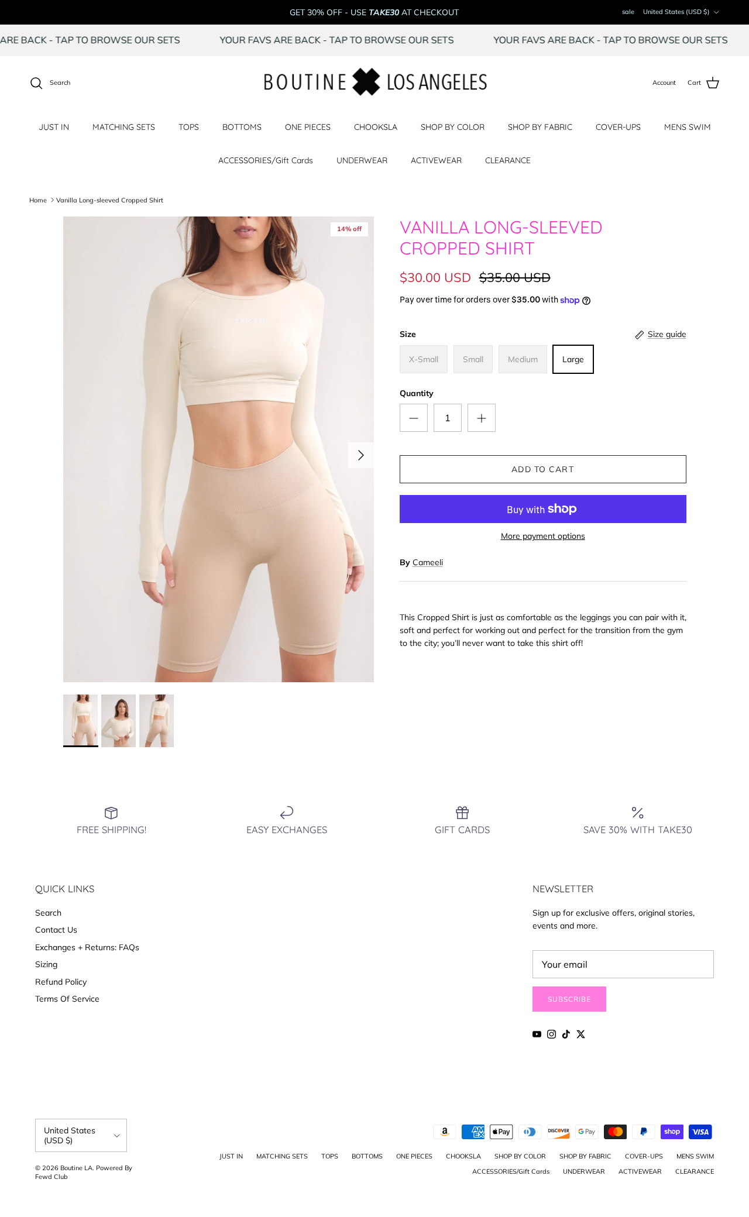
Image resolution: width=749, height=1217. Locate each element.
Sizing (46, 964)
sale (628, 12)
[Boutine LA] (374, 83)
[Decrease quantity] (414, 418)
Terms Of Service (67, 998)
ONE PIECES (308, 127)
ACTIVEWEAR (436, 160)
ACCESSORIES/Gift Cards (265, 160)
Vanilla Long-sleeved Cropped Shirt (109, 199)
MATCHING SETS (123, 127)
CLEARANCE (508, 160)
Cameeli (428, 562)
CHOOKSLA (375, 127)
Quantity (417, 393)
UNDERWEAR (361, 160)
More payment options (543, 536)
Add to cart (542, 469)
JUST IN (54, 127)
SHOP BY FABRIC (540, 127)
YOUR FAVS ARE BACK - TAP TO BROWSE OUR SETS (362, 40)
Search (48, 912)
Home (38, 199)
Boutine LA (76, 1168)
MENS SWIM (687, 127)
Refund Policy (61, 982)
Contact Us (56, 929)
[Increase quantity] (482, 418)
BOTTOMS (242, 127)
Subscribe (569, 999)
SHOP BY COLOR (453, 127)
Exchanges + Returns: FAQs (87, 947)
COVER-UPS (618, 127)
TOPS (188, 127)
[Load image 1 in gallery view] (218, 449)
